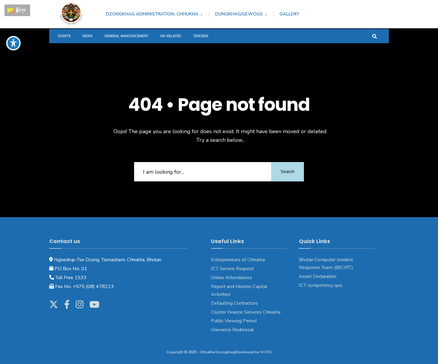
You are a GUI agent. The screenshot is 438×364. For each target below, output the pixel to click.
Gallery (289, 14)
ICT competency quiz (321, 285)
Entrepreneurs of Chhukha (238, 259)
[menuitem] (157, 13)
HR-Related (170, 36)
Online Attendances (231, 277)
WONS (266, 352)
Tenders (200, 36)
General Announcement (126, 36)
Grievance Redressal (233, 329)
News (87, 36)
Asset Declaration (317, 276)
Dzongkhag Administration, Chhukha (152, 14)
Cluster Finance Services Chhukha (245, 312)
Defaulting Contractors (234, 303)
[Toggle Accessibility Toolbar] (13, 43)
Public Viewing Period (234, 321)
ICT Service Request (232, 268)
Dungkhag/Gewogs (239, 14)
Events (64, 36)
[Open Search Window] (374, 36)
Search (287, 172)
